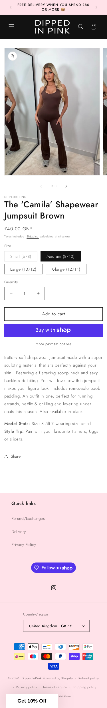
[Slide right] (66, 186)
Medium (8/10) (61, 256)
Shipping (33, 236)
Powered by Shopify (58, 678)
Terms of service (55, 687)
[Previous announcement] (10, 7)
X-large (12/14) (66, 269)
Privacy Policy (23, 544)
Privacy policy (26, 687)
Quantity (11, 282)
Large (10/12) (23, 269)
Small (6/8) (23, 257)
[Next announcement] (96, 7)
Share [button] (16, 456)
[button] (11, 26)
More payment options (53, 344)
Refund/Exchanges (28, 518)
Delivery (18, 531)
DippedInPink (32, 678)
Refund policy (88, 678)
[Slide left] (41, 186)
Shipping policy (84, 687)
